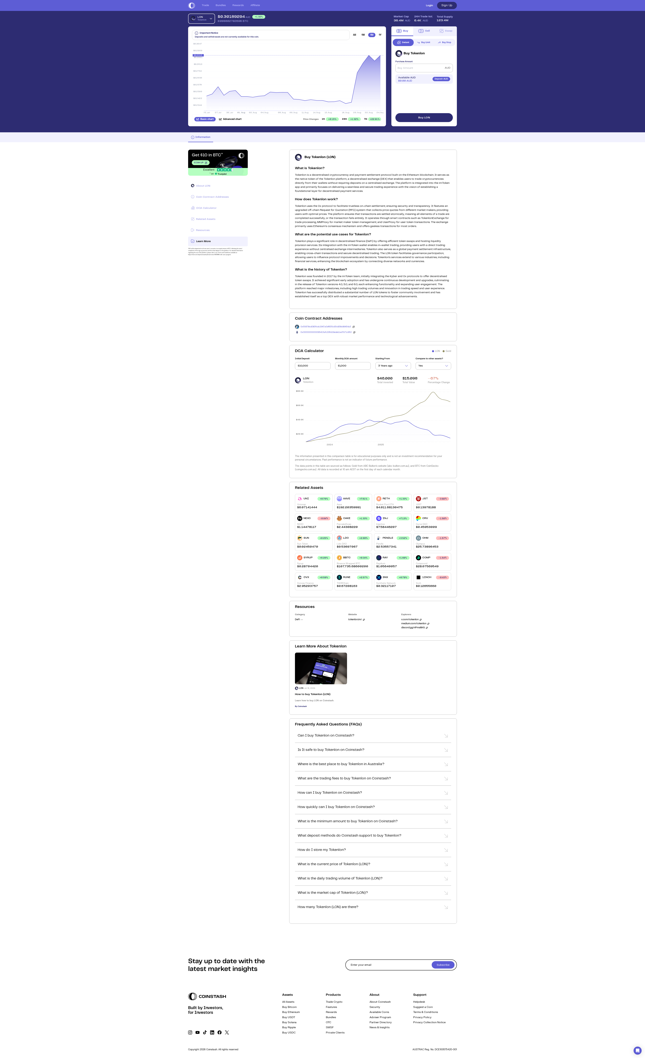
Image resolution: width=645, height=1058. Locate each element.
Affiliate (255, 5)
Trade (205, 5)
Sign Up (447, 5)
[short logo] (191, 5)
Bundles (221, 5)
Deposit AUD (441, 79)
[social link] (190, 1032)
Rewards (238, 5)
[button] (373, 736)
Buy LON (424, 117)
